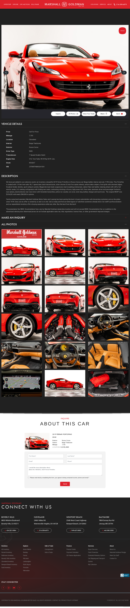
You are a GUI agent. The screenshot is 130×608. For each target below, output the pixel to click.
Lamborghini (27, 561)
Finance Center (71, 549)
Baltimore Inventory (7, 555)
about (109, 4)
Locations (94, 4)
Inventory (7, 4)
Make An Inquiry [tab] (13, 217)
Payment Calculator (72, 552)
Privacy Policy (66, 600)
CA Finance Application (73, 555)
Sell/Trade (35, 4)
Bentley (25, 552)
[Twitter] (19, 587)
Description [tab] (9, 176)
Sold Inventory (5, 567)
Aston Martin (27, 549)
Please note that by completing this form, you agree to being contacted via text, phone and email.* (59, 477)
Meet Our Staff (114, 555)
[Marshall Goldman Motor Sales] (64, 4)
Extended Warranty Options (96, 555)
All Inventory (5, 549)
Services (103, 4)
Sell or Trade (49, 552)
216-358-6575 (44, 530)
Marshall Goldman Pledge (118, 552)
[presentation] (6, 73)
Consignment (49, 549)
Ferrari (25, 555)
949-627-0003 (76, 530)
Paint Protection (93, 552)
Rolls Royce (27, 564)
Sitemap (75, 600)
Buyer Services (93, 549)
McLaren (26, 558)
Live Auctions (25, 4)
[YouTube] (14, 587)
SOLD (123, 18)
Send (118, 114)
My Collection (92, 564)
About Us (112, 549)
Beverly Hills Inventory (8, 558)
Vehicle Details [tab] (11, 124)
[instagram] (9, 587)
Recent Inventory (6, 552)
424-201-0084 (11, 530)
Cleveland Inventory (7, 561)
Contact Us (113, 558)
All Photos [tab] (9, 224)
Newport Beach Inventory (9, 564)
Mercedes (26, 570)
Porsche (25, 567)
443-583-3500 (109, 530)
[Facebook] (3, 587)
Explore (15, 4)
